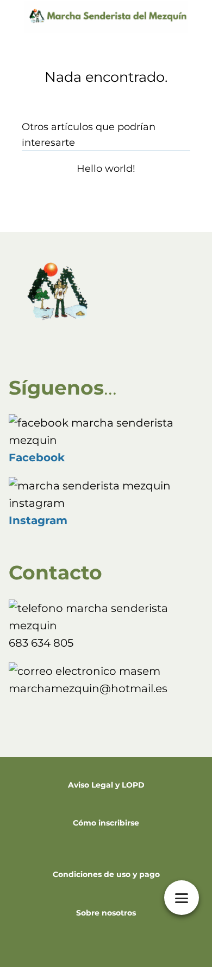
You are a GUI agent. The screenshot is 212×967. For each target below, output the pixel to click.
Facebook (37, 457)
